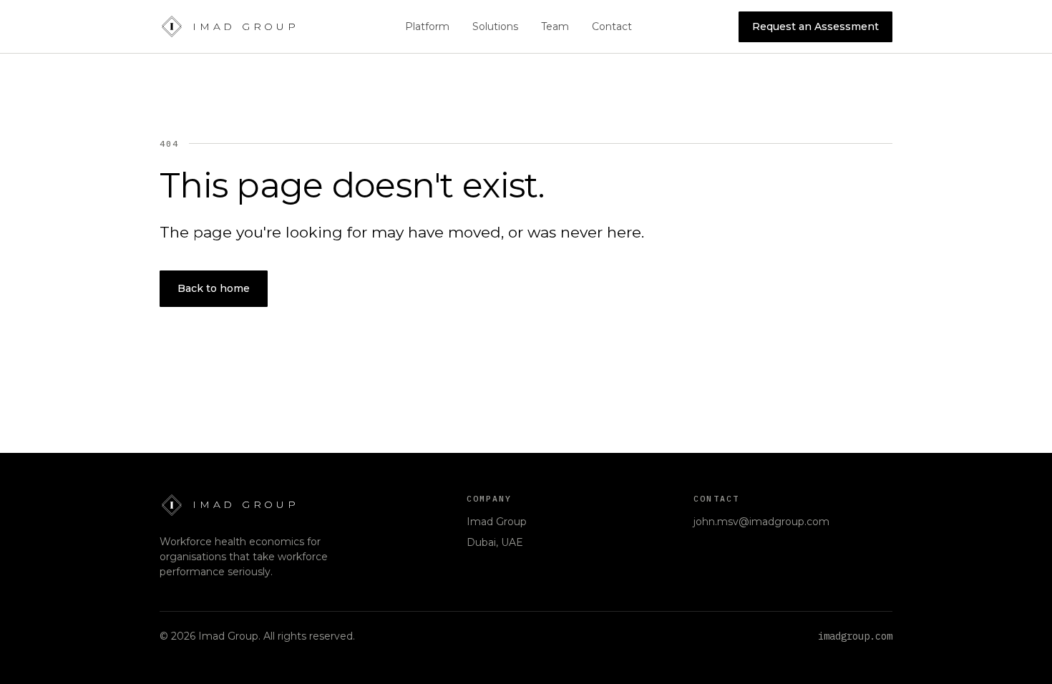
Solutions (495, 26)
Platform (427, 26)
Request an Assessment (815, 30)
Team (555, 26)
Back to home (213, 288)
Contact (612, 26)
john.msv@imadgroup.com (761, 521)
